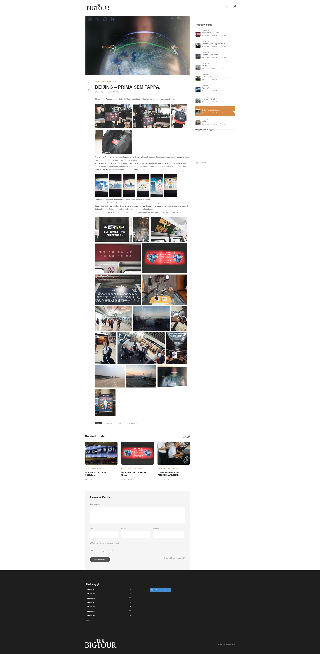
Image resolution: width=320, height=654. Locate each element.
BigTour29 (109, 606)
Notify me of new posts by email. (102, 551)
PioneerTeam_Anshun (105, 82)
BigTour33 (109, 615)
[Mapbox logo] (201, 162)
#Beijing (109, 423)
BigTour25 (109, 589)
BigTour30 (109, 611)
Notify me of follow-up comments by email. (106, 543)
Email (123, 528)
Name (92, 528)
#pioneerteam (132, 423)
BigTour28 (109, 602)
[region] (215, 149)
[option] (101, 461)
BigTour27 (109, 598)
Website (156, 528)
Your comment (95, 504)
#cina (119, 423)
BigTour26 (109, 593)
